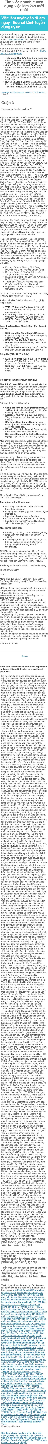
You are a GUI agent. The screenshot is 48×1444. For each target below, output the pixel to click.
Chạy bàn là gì (22, 1378)
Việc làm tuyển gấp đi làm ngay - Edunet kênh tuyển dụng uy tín (23, 22)
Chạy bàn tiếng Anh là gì (15, 1380)
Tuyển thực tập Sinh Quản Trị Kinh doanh (22, 1418)
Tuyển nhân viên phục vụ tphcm (25, 1371)
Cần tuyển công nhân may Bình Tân (22, 1322)
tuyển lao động (19, 1432)
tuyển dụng (32, 1432)
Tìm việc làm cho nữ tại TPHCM (23, 1303)
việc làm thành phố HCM (24, 1290)
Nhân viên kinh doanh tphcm (22, 1348)
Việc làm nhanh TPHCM (29, 1311)
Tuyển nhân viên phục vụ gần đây (17, 1373)
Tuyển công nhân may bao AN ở (28, 1325)
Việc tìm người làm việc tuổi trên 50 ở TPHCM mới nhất (24, 1314)
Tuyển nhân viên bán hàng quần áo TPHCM (21, 1336)
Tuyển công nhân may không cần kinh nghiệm (23, 1320)
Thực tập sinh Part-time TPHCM (24, 1413)
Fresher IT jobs (14, 1409)
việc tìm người (36, 1435)
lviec (20, 1294)
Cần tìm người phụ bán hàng (21, 1342)
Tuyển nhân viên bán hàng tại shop (18, 1335)
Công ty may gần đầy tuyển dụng (22, 1316)
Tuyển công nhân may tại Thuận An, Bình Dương (23, 1329)
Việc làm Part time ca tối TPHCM (21, 1395)
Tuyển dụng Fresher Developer (22, 1406)
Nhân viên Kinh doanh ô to (21, 1357)
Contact (25, 656)
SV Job (13, 1294)
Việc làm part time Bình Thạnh (22, 1396)
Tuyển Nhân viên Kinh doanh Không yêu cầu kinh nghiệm (23, 1351)
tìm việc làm (10, 1292)
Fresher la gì (39, 1400)
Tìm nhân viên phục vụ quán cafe (21, 1384)
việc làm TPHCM (34, 1440)
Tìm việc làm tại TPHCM (29, 1301)
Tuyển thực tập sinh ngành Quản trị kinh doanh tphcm (23, 1415)
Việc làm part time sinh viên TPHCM (27, 1388)
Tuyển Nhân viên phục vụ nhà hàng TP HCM (22, 1365)
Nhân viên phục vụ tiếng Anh (20, 1361)
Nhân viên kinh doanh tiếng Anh (21, 1347)
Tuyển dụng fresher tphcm (24, 1404)
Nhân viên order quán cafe (19, 1383)
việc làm (21, 1292)
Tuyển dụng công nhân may (14, 1328)
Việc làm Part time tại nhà (13, 1390)
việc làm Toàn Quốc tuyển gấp (23, 1439)
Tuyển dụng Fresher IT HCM (14, 1402)
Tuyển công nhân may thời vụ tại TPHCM (23, 1317)
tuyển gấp (30, 1292)
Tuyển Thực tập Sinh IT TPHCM (25, 1412)
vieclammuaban (17, 39)
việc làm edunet (18, 1299)
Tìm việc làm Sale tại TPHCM (29, 1333)
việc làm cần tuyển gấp (12, 1437)
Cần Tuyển (6, 1432)
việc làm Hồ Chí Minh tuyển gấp (24, 1441)
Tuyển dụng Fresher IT (21, 1400)
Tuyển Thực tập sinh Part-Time (21, 1423)
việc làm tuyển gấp (20, 1435)
